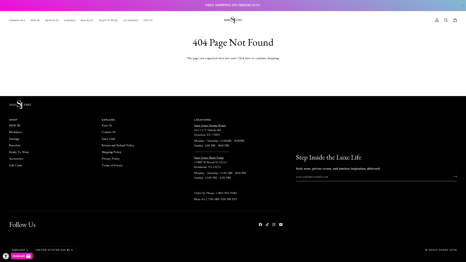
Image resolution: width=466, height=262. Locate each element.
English (18, 249)
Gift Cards (15, 165)
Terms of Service (112, 165)
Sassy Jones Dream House (210, 125)
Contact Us (109, 132)
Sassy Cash (108, 139)
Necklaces (15, 132)
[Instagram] (274, 224)
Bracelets (15, 145)
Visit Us (107, 125)
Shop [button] (13, 119)
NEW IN (14, 125)
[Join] (454, 176)
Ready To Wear (19, 152)
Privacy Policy (111, 159)
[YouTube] (281, 224)
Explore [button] (108, 119)
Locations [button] (202, 119)
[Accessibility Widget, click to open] (6, 256)
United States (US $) (52, 249)
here (248, 58)
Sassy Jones (439, 249)
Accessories (16, 159)
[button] (131, 20)
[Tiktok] (267, 224)
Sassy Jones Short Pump (209, 158)
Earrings (14, 139)
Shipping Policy (111, 152)
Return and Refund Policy (118, 145)
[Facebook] (260, 224)
